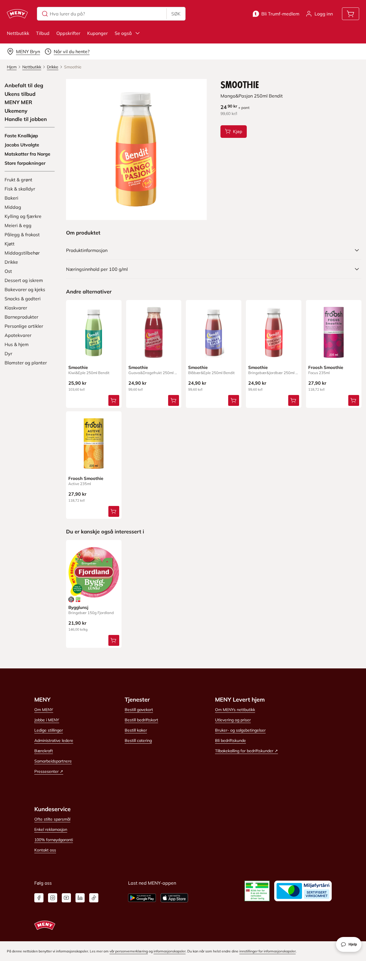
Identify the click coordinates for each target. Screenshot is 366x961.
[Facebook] (38, 897)
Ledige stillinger (48, 730)
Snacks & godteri (23, 298)
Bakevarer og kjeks (25, 289)
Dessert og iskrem (24, 280)
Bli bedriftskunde (230, 740)
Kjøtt (10, 244)
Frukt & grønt (18, 179)
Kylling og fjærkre (23, 216)
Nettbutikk (18, 33)
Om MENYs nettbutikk (235, 709)
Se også (123, 33)
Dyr (8, 353)
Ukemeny (16, 111)
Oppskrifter (68, 33)
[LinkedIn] (80, 897)
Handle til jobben (26, 119)
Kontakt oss (45, 850)
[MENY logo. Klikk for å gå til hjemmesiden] (17, 13)
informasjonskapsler (170, 951)
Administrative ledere (53, 740)
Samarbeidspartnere (53, 761)
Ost (8, 271)
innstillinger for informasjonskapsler (267, 951)
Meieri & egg (18, 225)
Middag (13, 207)
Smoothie (78, 367)
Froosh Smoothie (325, 367)
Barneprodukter (21, 317)
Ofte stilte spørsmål (52, 819)
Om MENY (43, 709)
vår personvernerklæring (129, 951)
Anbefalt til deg (24, 85)
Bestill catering (138, 740)
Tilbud (42, 33)
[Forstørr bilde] (136, 149)
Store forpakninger (25, 163)
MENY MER (18, 102)
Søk (175, 14)
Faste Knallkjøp (21, 135)
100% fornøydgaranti (53, 839)
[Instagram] (52, 897)
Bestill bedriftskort (141, 719)
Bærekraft (43, 750)
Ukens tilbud (20, 94)
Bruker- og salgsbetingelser (240, 730)
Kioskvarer (16, 308)
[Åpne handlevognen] (350, 13)
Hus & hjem (17, 344)
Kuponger (97, 33)
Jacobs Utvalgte (22, 145)
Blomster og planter (26, 363)
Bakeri (11, 198)
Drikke (11, 262)
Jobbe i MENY (46, 719)
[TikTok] (93, 897)
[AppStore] (174, 897)
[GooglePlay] (142, 897)
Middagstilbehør (22, 253)
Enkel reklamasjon (50, 829)
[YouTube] (66, 897)
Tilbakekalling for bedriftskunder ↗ (246, 750)
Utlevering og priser (233, 719)
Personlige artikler (24, 326)
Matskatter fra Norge (27, 154)
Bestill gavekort (139, 709)
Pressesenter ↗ (48, 771)
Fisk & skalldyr (20, 189)
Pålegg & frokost (22, 234)
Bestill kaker (136, 730)
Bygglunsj (78, 607)
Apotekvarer (18, 335)
